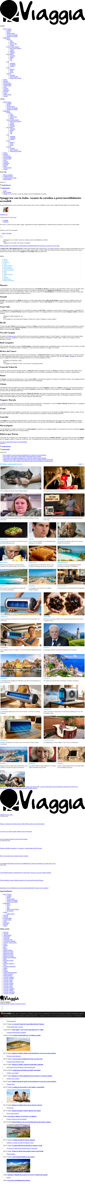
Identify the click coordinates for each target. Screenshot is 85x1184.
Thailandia (13, 64)
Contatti (5, 96)
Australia (12, 75)
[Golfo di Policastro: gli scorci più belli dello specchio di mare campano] (44, 1119)
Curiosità (5, 88)
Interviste (5, 91)
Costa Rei (5, 277)
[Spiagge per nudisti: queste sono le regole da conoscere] (44, 1096)
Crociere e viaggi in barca (10, 942)
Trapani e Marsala (8, 274)
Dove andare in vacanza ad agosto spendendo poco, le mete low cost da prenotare (24, 455)
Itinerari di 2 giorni (8, 953)
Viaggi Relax (21, 442)
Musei (5, 959)
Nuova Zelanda (14, 76)
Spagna (12, 45)
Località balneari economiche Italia (27, 245)
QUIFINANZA (69, 1013)
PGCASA (40, 1013)
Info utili (5, 81)
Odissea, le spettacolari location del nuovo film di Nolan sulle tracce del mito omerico (22, 824)
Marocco (12, 69)
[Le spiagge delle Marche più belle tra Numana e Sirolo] (44, 1142)
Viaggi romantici (7, 975)
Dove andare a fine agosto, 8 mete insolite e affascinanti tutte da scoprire (22, 456)
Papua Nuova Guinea (15, 78)
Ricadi (5, 264)
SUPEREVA (81, 1013)
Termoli (5, 261)
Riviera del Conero (8, 268)
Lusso (4, 87)
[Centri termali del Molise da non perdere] (44, 1154)
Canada (12, 49)
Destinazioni (6, 38)
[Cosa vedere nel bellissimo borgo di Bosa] (44, 1177)
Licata (5, 276)
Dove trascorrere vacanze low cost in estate (48, 245)
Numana (72, 356)
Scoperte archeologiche (9, 966)
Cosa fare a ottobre (8, 990)
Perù (11, 58)
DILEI (58, 1013)
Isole (4, 947)
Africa (8, 67)
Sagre (4, 965)
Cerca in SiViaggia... (6, 1002)
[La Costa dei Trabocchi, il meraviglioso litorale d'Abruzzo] (44, 1021)
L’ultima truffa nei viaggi (9, 178)
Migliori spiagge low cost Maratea (9, 245)
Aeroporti (5, 933)
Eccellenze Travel (8, 176)
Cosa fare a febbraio (8, 978)
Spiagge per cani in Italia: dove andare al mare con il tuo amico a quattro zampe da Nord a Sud (28, 459)
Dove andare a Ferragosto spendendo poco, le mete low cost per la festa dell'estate (24, 458)
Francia (12, 42)
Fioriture (5, 945)
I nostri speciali (7, 94)
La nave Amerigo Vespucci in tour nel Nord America (14, 839)
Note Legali (11, 1015)
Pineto (5, 271)
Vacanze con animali (12, 36)
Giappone (12, 63)
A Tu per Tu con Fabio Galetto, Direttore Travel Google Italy (16, 831)
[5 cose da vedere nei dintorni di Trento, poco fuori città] (44, 1056)
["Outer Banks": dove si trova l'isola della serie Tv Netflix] (44, 1027)
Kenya (11, 72)
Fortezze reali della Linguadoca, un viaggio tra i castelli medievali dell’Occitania (21, 848)
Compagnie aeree (7, 939)
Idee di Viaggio (7, 192)
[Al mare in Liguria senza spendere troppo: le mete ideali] (44, 1148)
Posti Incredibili (7, 918)
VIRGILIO (18, 1013)
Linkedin (5, 220)
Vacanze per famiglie (12, 35)
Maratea (5, 259)
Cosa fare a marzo (8, 980)
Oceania (9, 73)
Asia (8, 61)
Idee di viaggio (7, 29)
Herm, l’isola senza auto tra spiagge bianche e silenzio (14, 856)
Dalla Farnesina (7, 179)
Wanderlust (6, 90)
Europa (8, 39)
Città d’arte (6, 938)
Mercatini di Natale (8, 960)
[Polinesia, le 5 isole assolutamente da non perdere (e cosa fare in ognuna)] (44, 1073)
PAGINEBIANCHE (46, 1013)
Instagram (5, 221)
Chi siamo (6, 1015)
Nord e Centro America (13, 46)
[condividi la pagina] (1, 236)
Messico (12, 51)
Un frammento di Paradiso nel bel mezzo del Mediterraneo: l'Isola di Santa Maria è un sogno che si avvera (27, 863)
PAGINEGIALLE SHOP (32, 1013)
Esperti (5, 93)
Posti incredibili (7, 84)
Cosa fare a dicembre (8, 993)
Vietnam (12, 66)
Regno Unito (13, 43)
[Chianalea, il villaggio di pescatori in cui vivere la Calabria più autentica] (44, 1166)
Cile (11, 60)
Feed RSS (18, 1003)
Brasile (12, 57)
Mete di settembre (8, 175)
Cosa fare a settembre (9, 989)
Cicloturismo (6, 936)
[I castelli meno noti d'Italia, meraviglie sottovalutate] (44, 1067)
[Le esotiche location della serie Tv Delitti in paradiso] (44, 1032)
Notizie (5, 79)
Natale (5, 962)
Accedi (2, 26)
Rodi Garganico (7, 267)
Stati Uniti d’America (15, 48)
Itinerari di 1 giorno (8, 951)
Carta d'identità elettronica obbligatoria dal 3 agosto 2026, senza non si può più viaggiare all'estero (25, 872)
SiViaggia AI (6, 82)
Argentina (12, 55)
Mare (11, 442)
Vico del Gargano (8, 265)
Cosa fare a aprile (7, 981)
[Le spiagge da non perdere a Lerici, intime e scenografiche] (44, 1084)
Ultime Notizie (10, 914)
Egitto (11, 70)
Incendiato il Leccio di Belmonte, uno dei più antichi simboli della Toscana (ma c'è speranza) (24, 888)
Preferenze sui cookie (30, 1015)
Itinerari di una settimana (9, 957)
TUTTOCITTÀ (54, 1013)
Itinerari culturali (7, 950)
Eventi (5, 944)
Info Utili (5, 915)
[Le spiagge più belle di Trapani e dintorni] (44, 1131)
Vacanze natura (11, 33)
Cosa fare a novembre (9, 992)
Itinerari (5, 948)
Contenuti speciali (4, 1003)
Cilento (5, 273)
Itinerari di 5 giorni (8, 954)
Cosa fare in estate (5, 442)
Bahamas (12, 52)
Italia (11, 40)
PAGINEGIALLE (23, 1013)
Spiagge (15, 442)
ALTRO (2, 99)
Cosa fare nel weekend (9, 941)
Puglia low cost (12, 336)
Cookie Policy (21, 1015)
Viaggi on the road (8, 974)
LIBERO (13, 1013)
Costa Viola (6, 262)
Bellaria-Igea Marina (8, 280)
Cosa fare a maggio (8, 983)
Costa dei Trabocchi (8, 270)
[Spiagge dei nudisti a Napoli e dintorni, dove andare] (44, 1108)
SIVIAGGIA (62, 1013)
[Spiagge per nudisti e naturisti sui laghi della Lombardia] (44, 1061)
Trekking (5, 971)
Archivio (23, 1003)
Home (5, 191)
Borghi (8, 32)
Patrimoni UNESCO (8, 963)
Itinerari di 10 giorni (8, 956)
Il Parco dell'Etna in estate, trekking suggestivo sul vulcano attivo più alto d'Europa (21, 880)
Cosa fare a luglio (8, 986)
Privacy (16, 1015)
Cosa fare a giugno (8, 984)
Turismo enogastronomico (10, 972)
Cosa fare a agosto (8, 987)
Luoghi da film (7, 85)
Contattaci (12, 1003)
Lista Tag (5, 932)
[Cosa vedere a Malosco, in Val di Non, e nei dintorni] (44, 1113)
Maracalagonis (7, 279)
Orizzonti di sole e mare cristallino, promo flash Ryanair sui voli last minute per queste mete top (28, 461)
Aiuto (36, 1015)
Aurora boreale (7, 935)
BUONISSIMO (75, 1013)
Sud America (10, 54)
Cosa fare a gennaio (8, 977)
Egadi (3, 403)
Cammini (9, 30)
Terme (5, 969)
